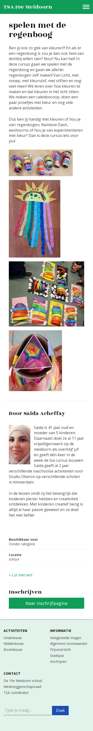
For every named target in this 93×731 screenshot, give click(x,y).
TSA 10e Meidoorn (28, 7)
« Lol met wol (20, 575)
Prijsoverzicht (60, 649)
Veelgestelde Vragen (65, 637)
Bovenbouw (13, 649)
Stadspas (57, 655)
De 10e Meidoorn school (23, 680)
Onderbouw (13, 637)
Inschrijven (58, 661)
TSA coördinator (16, 692)
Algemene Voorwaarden (68, 643)
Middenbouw (14, 643)
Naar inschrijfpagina (46, 603)
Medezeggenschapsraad (22, 686)
